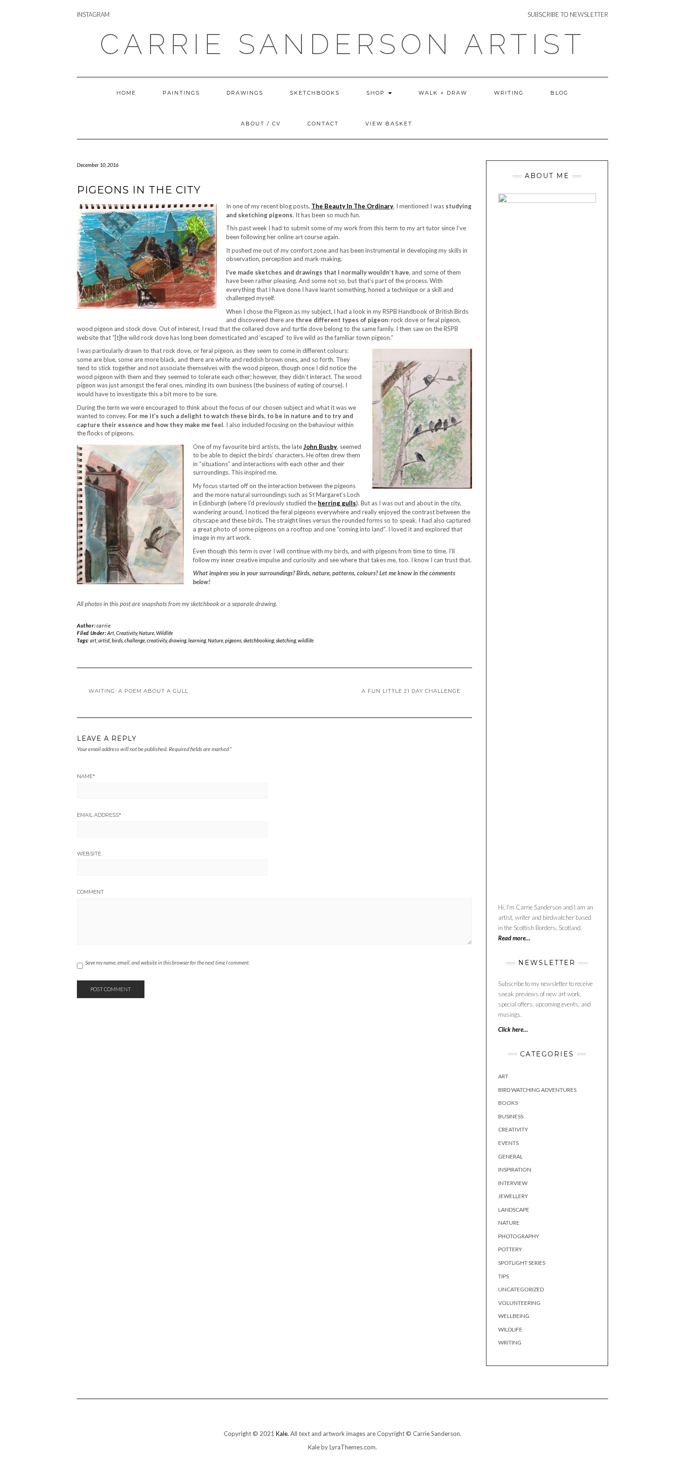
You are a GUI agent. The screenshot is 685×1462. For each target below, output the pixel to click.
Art (110, 633)
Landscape (513, 1209)
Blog (559, 93)
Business (510, 1116)
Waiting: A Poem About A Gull (138, 691)
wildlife (306, 640)
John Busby (320, 446)
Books (508, 1102)
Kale (314, 1447)
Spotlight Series (521, 1262)
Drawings (244, 93)
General (510, 1156)
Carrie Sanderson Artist (343, 44)
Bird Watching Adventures (537, 1089)
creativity (157, 640)
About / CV (261, 123)
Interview (512, 1182)
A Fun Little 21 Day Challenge (411, 691)
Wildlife (164, 633)
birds (117, 640)
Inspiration (514, 1169)
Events (508, 1142)
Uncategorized (521, 1289)
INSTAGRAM (93, 14)
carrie (103, 625)
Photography (518, 1236)
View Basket (388, 123)
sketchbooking (258, 640)
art (93, 640)
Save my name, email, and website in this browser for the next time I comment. (167, 962)
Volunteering (519, 1302)
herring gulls (337, 503)
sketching (286, 640)
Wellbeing (513, 1315)
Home (126, 93)
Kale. (282, 1433)
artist (104, 640)
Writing (509, 93)
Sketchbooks (315, 93)
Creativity (126, 633)
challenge (134, 640)
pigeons (233, 640)
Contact (323, 123)
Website (89, 853)
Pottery (510, 1249)
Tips (503, 1276)
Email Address (99, 815)
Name (86, 776)
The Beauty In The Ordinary (352, 206)
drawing (177, 640)
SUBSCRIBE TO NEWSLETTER (567, 14)
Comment (90, 892)
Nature (146, 633)
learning (197, 640)
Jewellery (513, 1196)
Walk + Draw (442, 93)
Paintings (181, 93)
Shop (376, 93)
